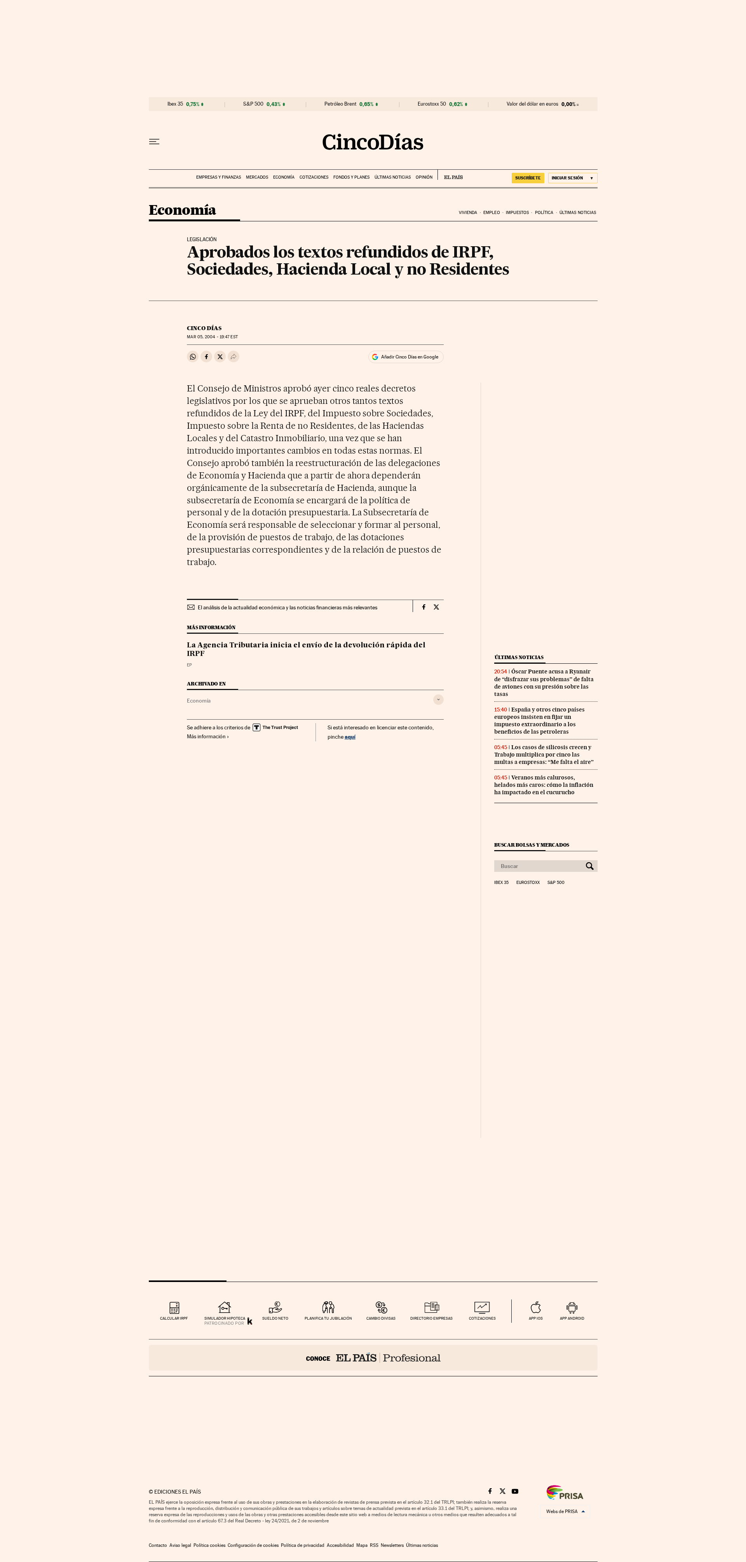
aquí (350, 736)
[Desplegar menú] (154, 141)
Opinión (424, 177)
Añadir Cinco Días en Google (409, 357)
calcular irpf (174, 1318)
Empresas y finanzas (218, 177)
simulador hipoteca (224, 1318)
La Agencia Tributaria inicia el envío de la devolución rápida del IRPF (306, 650)
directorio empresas (431, 1318)
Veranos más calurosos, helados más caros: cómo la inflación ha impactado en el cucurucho (543, 785)
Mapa (362, 1545)
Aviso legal (180, 1545)
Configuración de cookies (253, 1545)
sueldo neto (275, 1318)
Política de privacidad (302, 1545)
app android (572, 1318)
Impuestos (517, 212)
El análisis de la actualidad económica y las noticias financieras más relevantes (287, 607)
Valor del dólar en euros (532, 104)
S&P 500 (253, 104)
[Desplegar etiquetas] (438, 699)
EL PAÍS (450, 175)
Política (544, 212)
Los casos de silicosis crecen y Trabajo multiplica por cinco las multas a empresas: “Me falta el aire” (544, 754)
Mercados (257, 177)
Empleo (491, 212)
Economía (284, 177)
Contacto (158, 1545)
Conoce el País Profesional (373, 1358)
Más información (206, 736)
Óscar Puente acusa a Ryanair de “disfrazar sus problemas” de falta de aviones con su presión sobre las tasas (544, 682)
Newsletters (392, 1545)
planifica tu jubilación (328, 1318)
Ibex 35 (175, 104)
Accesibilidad (340, 1545)
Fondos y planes (351, 177)
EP (189, 665)
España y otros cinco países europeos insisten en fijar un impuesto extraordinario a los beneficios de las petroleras (539, 720)
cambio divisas (381, 1318)
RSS (374, 1545)
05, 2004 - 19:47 (212, 336)
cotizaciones (482, 1318)
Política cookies (209, 1545)
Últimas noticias (393, 177)
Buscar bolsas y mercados (531, 845)
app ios (536, 1318)
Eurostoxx (528, 882)
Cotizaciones (314, 177)
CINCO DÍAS (204, 328)
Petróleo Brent (340, 104)
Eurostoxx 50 (432, 104)
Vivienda (468, 212)
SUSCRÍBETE (528, 178)
